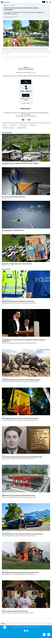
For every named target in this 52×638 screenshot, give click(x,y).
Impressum (30, 626)
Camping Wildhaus (23, 125)
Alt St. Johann (4, 198)
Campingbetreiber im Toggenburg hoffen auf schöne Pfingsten (20, 163)
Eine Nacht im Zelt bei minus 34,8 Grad (13, 197)
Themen (3, 623)
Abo (44, 2)
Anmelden (33, 72)
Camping (5, 125)
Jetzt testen (25, 95)
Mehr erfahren (26, 103)
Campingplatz (33, 125)
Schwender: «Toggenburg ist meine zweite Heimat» (17, 263)
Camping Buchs (13, 125)
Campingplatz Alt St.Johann (8, 127)
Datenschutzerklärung (37, 626)
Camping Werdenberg (21, 127)
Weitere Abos (26, 109)
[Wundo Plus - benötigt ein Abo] (5, 5)
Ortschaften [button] (7, 2)
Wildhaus (3, 265)
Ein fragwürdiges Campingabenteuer (13, 230)
